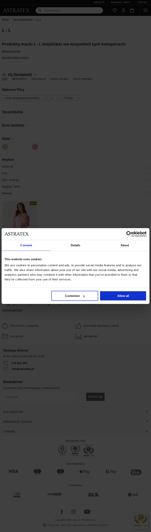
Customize (72, 295)
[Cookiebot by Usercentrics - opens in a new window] (129, 234)
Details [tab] (75, 245)
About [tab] (125, 245)
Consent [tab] (26, 245)
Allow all (123, 295)
